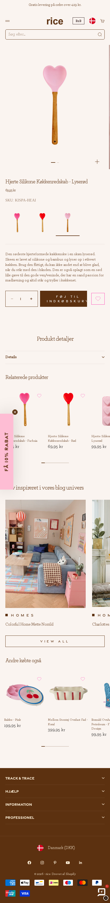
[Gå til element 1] (53, 162)
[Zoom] (97, 161)
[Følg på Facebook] (29, 863)
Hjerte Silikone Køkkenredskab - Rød (62, 438)
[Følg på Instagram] (42, 863)
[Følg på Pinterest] (55, 863)
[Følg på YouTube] (68, 863)
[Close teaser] (15, 412)
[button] (98, 299)
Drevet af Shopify (64, 873)
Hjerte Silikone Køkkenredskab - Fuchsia (20, 438)
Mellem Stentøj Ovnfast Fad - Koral (68, 722)
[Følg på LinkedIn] (80, 863)
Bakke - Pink (12, 720)
